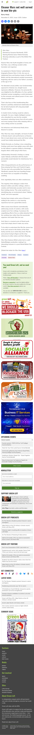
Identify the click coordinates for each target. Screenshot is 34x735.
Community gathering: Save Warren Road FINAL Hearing (16, 451)
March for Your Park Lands (9, 448)
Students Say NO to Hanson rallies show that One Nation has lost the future (16, 560)
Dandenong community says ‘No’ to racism (14, 581)
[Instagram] (17, 574)
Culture (24, 17)
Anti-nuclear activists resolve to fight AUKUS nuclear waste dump (15, 602)
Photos (4, 666)
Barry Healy (5, 15)
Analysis (4, 653)
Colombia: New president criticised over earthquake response (16, 606)
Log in (30, 2)
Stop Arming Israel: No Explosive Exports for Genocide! (14, 461)
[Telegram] (20, 574)
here (23, 250)
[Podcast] (6, 574)
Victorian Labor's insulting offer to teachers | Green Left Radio (16, 531)
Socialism (25, 255)
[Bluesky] (9, 21)
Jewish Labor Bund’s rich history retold (13, 598)
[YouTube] (2, 574)
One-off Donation (13, 278)
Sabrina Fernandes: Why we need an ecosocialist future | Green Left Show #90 (16, 538)
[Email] (15, 21)
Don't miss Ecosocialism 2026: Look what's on (15, 547)
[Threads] (28, 574)
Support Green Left (9, 493)
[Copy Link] (18, 21)
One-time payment (13, 286)
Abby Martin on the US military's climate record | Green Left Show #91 (16, 526)
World (3, 655)
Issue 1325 (17, 17)
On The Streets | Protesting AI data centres (14, 535)
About (3, 676)
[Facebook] (5, 21)
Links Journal (5, 689)
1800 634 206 (17, 291)
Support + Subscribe (20, 2)
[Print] (12, 21)
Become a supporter (9, 282)
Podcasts (4, 667)
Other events (17, 466)
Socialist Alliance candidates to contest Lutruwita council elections (16, 590)
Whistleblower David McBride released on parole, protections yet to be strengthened (16, 585)
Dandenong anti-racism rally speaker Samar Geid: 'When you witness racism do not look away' (16, 551)
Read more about (10, 722)
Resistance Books (7, 690)
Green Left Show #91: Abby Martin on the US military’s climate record (15, 594)
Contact (4, 680)
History (19, 255)
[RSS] (32, 574)
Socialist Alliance (7, 692)
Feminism (4, 255)
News (3, 651)
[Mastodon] (2, 21)
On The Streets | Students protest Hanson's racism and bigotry (16, 521)
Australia (4, 257)
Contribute (5, 678)
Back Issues (5, 659)
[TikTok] (13, 574)
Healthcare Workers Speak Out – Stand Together (16, 455)
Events (4, 682)
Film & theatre (12, 255)
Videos (4, 669)
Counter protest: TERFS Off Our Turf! (12, 443)
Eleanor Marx (11, 257)
